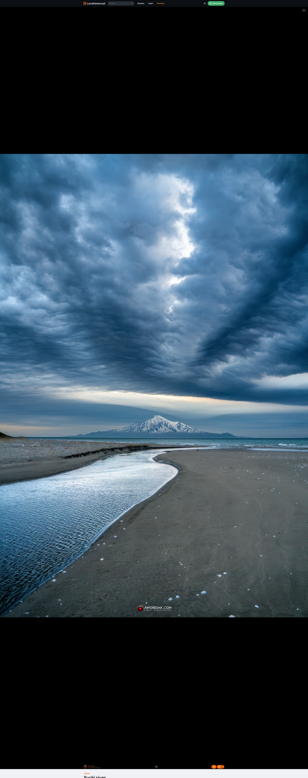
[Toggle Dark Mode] (204, 3)
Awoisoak (91, 766)
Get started (217, 3)
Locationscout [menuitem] (94, 3)
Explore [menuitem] (141, 3)
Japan (87, 773)
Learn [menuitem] (150, 3)
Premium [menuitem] (160, 3)
